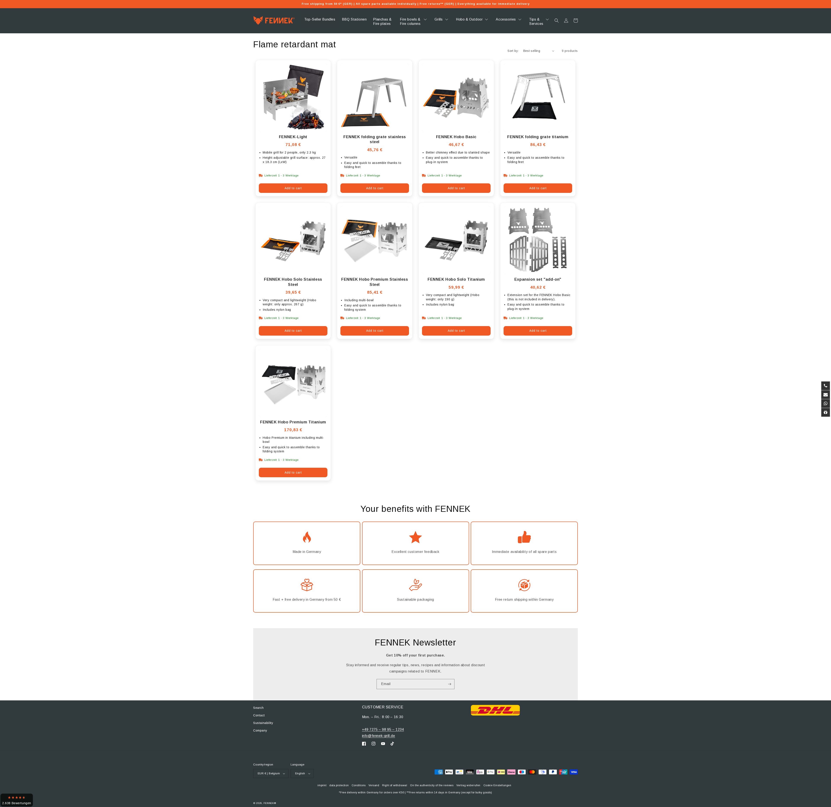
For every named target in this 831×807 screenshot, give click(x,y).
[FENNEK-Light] (293, 97)
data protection (339, 785)
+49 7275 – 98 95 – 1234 (383, 729)
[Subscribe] (449, 684)
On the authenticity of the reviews (431, 785)
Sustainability (263, 723)
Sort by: (513, 51)
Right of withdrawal (394, 785)
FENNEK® (270, 803)
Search (258, 707)
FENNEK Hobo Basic (456, 137)
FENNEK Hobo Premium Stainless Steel (374, 282)
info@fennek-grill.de (378, 736)
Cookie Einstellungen (497, 785)
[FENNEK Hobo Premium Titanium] (293, 383)
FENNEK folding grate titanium (537, 137)
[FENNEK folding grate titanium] (538, 97)
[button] (556, 20)
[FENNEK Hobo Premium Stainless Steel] (374, 240)
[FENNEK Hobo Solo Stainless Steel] (293, 240)
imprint (321, 785)
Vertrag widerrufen (468, 785)
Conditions (359, 785)
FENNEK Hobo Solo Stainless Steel (293, 282)
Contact (259, 715)
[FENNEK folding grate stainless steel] (374, 97)
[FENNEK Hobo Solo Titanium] (456, 240)
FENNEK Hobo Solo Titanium (456, 279)
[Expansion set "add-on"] (538, 240)
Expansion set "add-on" (537, 279)
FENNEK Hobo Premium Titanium (293, 422)
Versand (374, 785)
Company (260, 730)
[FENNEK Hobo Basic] (456, 97)
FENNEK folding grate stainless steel (374, 139)
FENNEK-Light (293, 137)
